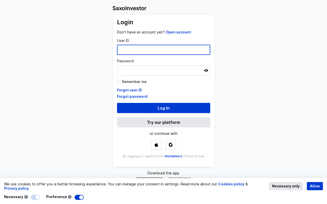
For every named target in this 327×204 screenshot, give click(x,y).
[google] (171, 145)
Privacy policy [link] (16, 188)
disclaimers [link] (173, 156)
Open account (178, 32)
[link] (178, 32)
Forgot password (132, 96)
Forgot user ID (129, 90)
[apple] (156, 145)
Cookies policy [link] (231, 184)
